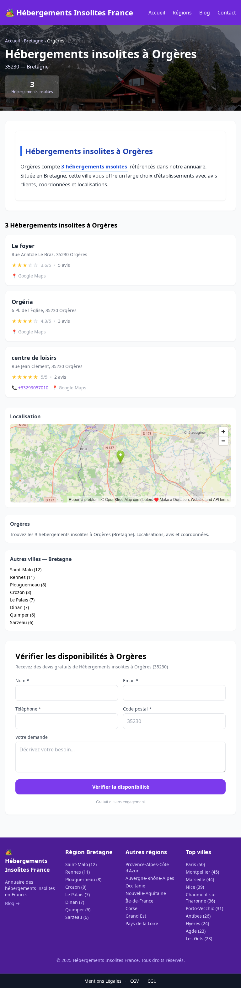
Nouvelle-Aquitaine (146, 893)
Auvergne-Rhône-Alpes (150, 878)
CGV (134, 981)
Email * (130, 680)
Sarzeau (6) (21, 622)
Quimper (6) (22, 615)
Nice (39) (195, 887)
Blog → (12, 903)
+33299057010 (30, 388)
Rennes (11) (22, 577)
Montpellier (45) (202, 872)
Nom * (22, 680)
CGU (152, 981)
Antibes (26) (198, 916)
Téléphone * (28, 709)
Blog (204, 12)
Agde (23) (196, 931)
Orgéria (22, 301)
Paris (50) (195, 864)
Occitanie (135, 886)
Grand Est (136, 916)
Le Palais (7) (22, 600)
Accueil (156, 12)
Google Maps (29, 276)
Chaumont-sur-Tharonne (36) (202, 898)
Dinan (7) (19, 607)
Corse (131, 908)
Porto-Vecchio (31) (204, 908)
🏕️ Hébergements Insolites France (69, 13)
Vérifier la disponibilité (120, 786)
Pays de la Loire (142, 923)
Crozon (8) (20, 592)
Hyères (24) (197, 923)
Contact (226, 12)
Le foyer (23, 246)
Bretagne (33, 41)
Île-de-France (139, 901)
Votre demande (31, 737)
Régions (182, 12)
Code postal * (137, 709)
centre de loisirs (34, 357)
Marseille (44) (200, 879)
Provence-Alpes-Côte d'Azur (147, 867)
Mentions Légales (102, 981)
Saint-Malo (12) (25, 570)
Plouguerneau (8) (28, 585)
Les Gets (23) (199, 938)
